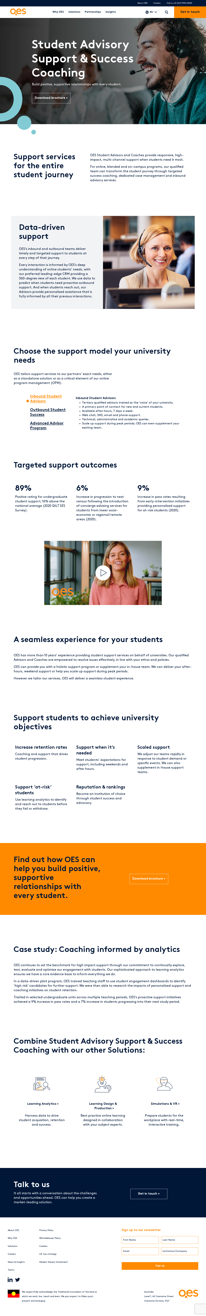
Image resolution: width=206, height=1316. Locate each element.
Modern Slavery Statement (53, 1262)
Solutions (74, 12)
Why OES (58, 12)
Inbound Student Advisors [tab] (46, 399)
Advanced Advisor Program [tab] (47, 426)
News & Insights (16, 1262)
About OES (142, 3)
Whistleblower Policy (50, 1238)
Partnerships (93, 12)
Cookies (43, 1246)
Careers (157, 3)
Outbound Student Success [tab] (48, 412)
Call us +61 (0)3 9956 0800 (179, 3)
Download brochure (50, 98)
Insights (111, 12)
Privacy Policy (46, 1230)
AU (151, 12)
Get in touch (147, 1193)
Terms (11, 1270)
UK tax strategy (47, 1254)
